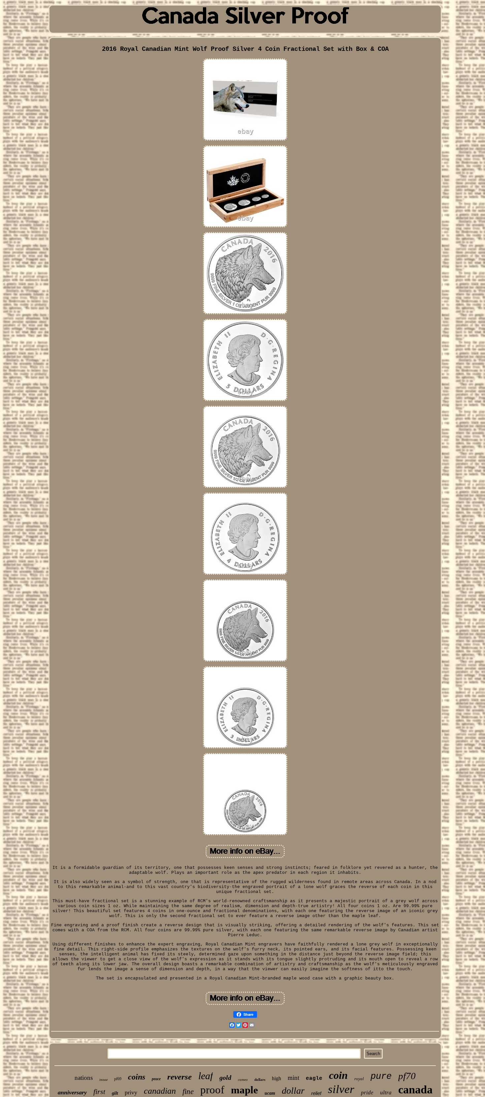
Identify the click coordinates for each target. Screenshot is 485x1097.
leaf (205, 1075)
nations (84, 1077)
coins (136, 1077)
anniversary (72, 1092)
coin (338, 1075)
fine (188, 1091)
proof (212, 1090)
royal (359, 1078)
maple (244, 1090)
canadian (160, 1091)
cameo (243, 1079)
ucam (270, 1093)
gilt (115, 1093)
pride (367, 1092)
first (99, 1091)
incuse (103, 1079)
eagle (314, 1078)
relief (316, 1093)
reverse (179, 1076)
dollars (259, 1079)
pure (381, 1076)
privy (131, 1092)
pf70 (407, 1076)
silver (341, 1089)
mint (293, 1077)
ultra (386, 1092)
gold (225, 1077)
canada (415, 1089)
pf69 (117, 1079)
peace (156, 1079)
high (276, 1078)
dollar (293, 1090)
